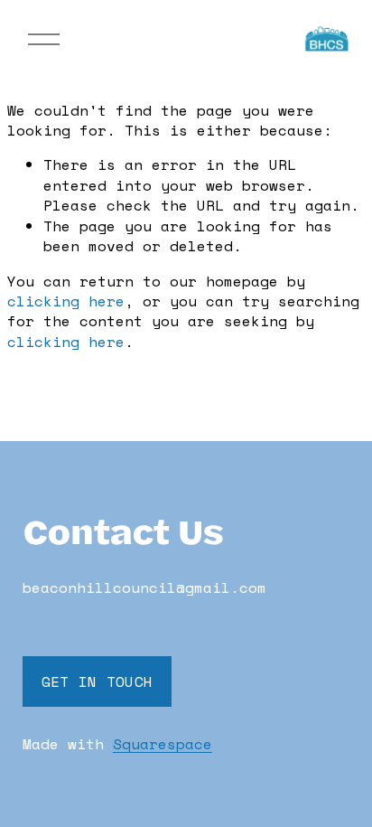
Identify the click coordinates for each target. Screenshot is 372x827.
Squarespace (162, 744)
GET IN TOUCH (97, 681)
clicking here (66, 301)
